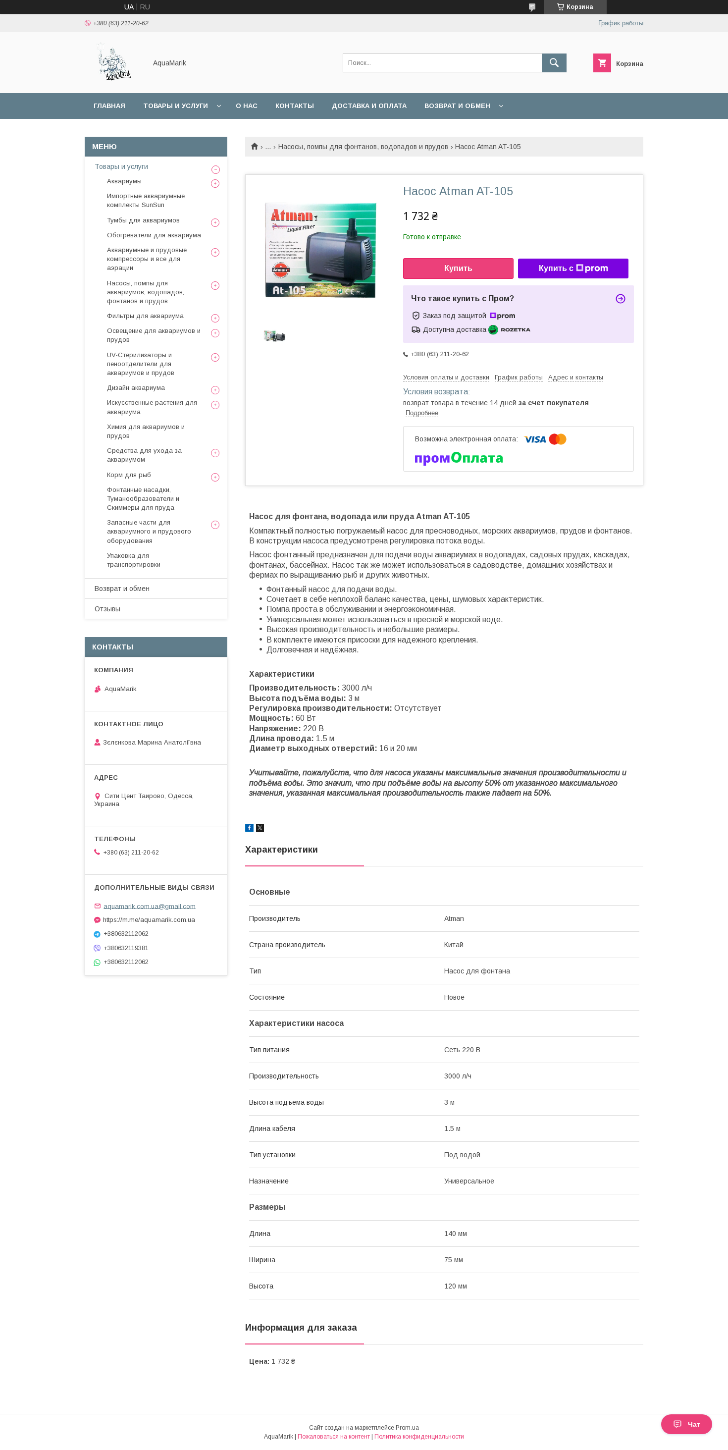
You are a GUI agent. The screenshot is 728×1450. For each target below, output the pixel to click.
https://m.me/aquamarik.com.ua (149, 919)
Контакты (294, 105)
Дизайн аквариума (136, 387)
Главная (109, 105)
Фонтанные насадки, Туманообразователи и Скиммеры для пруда (143, 498)
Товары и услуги (175, 105)
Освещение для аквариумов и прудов (154, 335)
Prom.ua (407, 1427)
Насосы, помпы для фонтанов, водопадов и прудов (363, 147)
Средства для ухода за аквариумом (144, 455)
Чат (694, 1424)
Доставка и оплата (369, 105)
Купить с (556, 268)
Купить (458, 268)
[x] (260, 829)
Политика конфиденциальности (419, 1436)
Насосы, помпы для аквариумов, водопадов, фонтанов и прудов (145, 292)
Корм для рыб (129, 475)
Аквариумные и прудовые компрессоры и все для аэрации (147, 258)
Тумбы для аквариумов (143, 220)
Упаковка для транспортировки (133, 560)
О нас (247, 105)
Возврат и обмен (457, 105)
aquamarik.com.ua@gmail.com (150, 906)
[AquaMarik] (113, 80)
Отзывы (107, 609)
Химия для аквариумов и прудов (146, 431)
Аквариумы (124, 181)
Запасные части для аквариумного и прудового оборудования (149, 531)
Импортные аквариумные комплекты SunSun (146, 200)
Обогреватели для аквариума (154, 235)
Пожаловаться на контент (334, 1436)
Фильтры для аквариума (145, 316)
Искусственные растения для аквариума (152, 407)
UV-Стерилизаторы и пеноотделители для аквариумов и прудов (140, 363)
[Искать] (554, 63)
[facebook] (249, 829)
